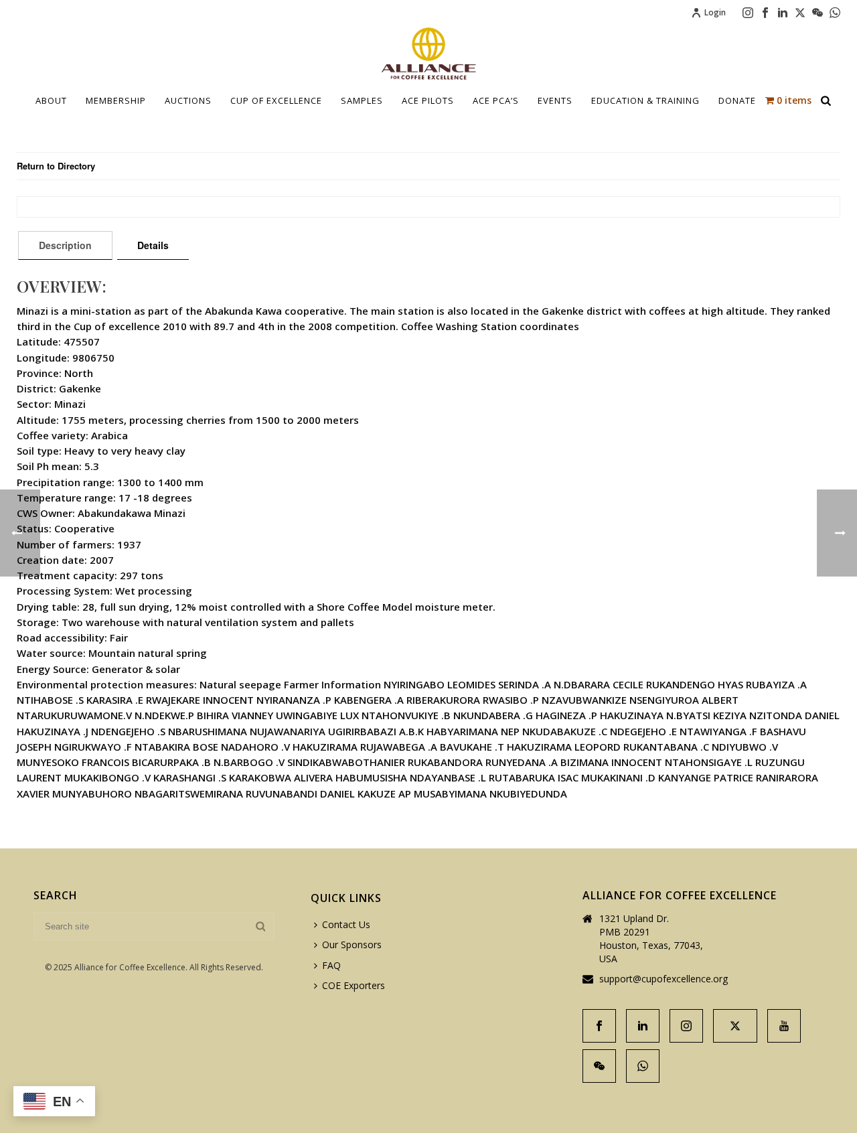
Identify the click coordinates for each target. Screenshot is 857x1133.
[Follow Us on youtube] (784, 1026)
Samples (362, 100)
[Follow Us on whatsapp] (642, 1066)
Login (715, 12)
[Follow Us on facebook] (599, 1026)
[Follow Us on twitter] (735, 1026)
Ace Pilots (428, 100)
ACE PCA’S (496, 100)
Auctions (188, 100)
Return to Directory (56, 165)
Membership (116, 100)
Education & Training (645, 100)
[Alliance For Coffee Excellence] (428, 53)
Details (153, 245)
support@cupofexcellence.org (663, 979)
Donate (737, 100)
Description (65, 245)
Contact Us (346, 924)
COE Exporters (353, 985)
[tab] (65, 245)
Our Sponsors (352, 944)
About (51, 100)
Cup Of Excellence (276, 100)
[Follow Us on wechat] (599, 1066)
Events (555, 100)
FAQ (331, 965)
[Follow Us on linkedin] (642, 1026)
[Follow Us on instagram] (686, 1026)
